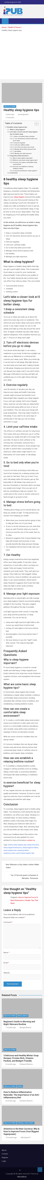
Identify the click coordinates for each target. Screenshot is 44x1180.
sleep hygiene (19, 197)
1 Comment (9, 117)
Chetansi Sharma (26, 1064)
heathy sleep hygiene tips (17, 845)
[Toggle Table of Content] (35, 124)
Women (19, 1086)
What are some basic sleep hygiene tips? (25, 160)
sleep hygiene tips (10, 850)
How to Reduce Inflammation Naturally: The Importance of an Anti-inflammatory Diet (22, 1095)
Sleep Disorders (33, 845)
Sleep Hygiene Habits (30, 847)
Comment (8, 922)
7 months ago (11, 1027)
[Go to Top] (40, 1169)
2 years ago (10, 114)
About (4, 1150)
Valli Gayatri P (26, 1137)
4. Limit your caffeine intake (21, 145)
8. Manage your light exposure (22, 153)
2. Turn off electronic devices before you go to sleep (25, 140)
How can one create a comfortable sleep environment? (25, 163)
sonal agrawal (23, 114)
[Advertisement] (22, 54)
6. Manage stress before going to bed (24, 149)
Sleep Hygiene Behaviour (13, 847)
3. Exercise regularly (19, 143)
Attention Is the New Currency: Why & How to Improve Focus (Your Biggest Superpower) (22, 1131)
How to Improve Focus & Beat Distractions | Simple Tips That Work (24, 900)
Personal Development (25, 1123)
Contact (5, 1154)
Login (4, 1161)
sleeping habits (23, 850)
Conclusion (13, 173)
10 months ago (11, 1137)
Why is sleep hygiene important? (23, 158)
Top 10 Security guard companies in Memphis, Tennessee (24, 876)
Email (6, 963)
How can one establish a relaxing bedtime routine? (23, 167)
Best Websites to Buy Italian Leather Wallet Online (22, 866)
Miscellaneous (22, 1015)
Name (6, 953)
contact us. (31, 840)
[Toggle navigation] (11, 21)
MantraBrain (22, 1177)
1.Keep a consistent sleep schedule (23, 136)
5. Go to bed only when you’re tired (23, 147)
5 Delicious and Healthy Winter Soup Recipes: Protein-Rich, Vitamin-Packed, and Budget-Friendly (21, 1058)
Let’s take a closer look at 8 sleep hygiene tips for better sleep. (24, 133)
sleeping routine (9, 853)
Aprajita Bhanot (25, 1027)
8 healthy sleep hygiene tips (17, 127)
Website (7, 973)
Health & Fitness (10, 106)
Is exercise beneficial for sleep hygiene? (25, 170)
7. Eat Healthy (17, 151)
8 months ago (11, 1064)
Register (5, 1157)
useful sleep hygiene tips (25, 853)
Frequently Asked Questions (19, 156)
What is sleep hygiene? (17, 129)
